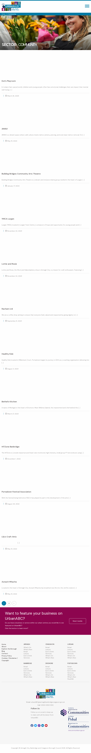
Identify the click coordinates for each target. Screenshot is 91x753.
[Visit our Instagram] (39, 725)
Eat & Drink (28, 656)
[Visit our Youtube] (46, 725)
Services (27, 658)
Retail (26, 652)
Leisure (26, 654)
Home (4, 644)
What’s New (28, 649)
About (4, 647)
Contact (5, 653)
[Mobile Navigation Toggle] (87, 6)
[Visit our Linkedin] (43, 725)
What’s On (27, 647)
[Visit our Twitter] (35, 725)
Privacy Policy (7, 656)
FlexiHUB (70, 679)
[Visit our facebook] (32, 725)
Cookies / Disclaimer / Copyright (10, 659)
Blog (3, 651)
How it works (77, 621)
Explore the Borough (9, 649)
